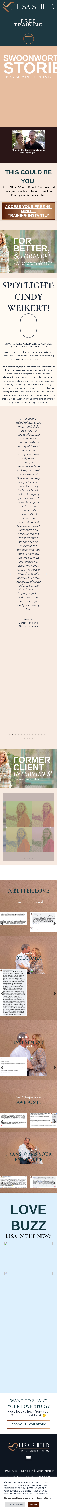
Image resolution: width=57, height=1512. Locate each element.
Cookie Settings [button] (15, 1504)
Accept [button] (33, 1504)
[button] (14, 144)
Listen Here (28, 852)
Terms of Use (10, 1466)
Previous (2, 922)
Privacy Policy (26, 1466)
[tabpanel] (16, 1101)
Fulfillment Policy (45, 1466)
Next (54, 922)
